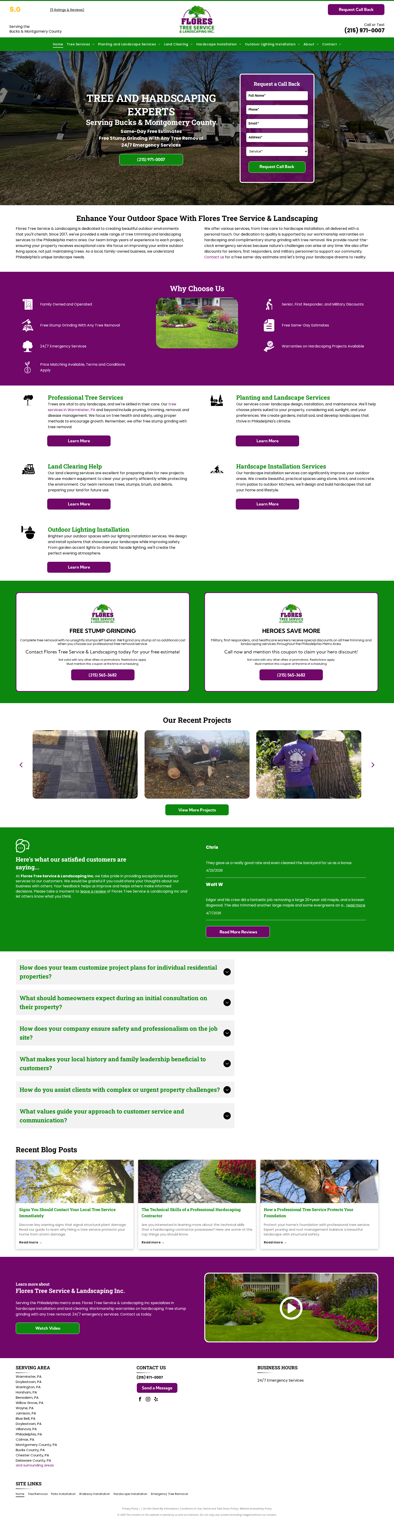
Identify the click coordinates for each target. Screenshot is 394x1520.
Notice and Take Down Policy (220, 1508)
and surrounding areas (35, 1465)
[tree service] (75, 1181)
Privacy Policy (130, 1508)
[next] (373, 764)
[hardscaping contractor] (197, 1181)
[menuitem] (58, 44)
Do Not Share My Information (160, 1508)
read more (355, 905)
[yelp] (156, 1400)
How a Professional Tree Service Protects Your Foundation (308, 1212)
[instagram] (148, 1400)
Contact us (214, 257)
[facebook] (140, 1400)
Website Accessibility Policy (256, 1508)
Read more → (30, 1242)
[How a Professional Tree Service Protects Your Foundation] (319, 1181)
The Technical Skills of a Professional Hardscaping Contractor (191, 1212)
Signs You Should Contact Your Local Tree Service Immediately (67, 1212)
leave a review (93, 891)
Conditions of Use (190, 1508)
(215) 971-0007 (364, 30)
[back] (21, 764)
